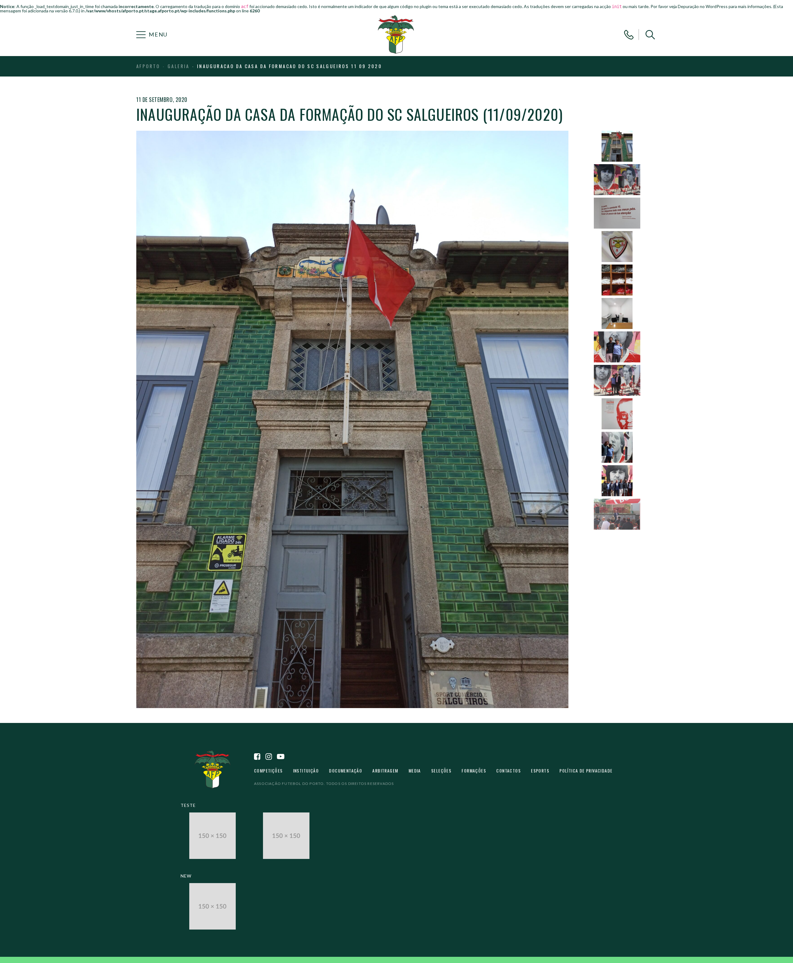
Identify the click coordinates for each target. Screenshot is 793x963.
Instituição (306, 770)
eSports (540, 770)
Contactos (508, 770)
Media (415, 770)
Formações (474, 770)
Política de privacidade (585, 770)
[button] (650, 35)
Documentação (345, 770)
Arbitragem (385, 770)
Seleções (441, 770)
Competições (268, 770)
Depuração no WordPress (703, 6)
